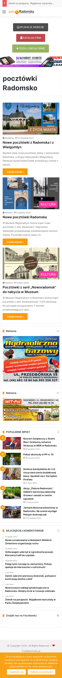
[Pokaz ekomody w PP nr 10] (12, 459)
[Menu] (4, 13)
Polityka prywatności (41, 671)
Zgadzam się (16, 671)
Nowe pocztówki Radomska (25, 217)
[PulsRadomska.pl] (21, 11)
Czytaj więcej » (15, 171)
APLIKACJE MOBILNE (31, 27)
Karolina (9, 212)
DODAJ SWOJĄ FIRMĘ (32, 48)
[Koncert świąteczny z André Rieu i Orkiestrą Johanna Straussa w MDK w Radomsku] (12, 443)
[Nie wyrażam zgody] (58, 665)
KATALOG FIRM (31, 37)
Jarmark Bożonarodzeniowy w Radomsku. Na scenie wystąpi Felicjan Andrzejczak (40, 511)
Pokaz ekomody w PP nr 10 (38, 454)
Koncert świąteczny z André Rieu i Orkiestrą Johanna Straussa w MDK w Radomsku (40, 442)
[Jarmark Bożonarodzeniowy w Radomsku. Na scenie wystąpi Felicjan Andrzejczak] (12, 512)
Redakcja (9, 138)
